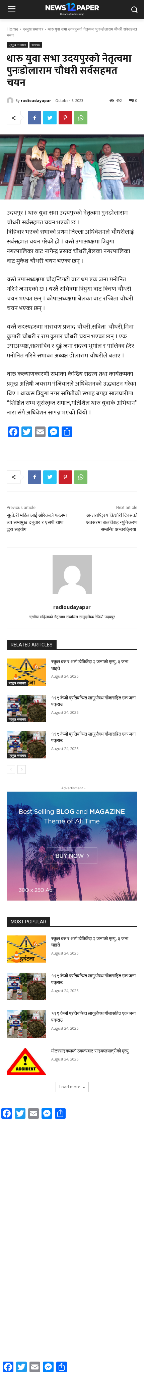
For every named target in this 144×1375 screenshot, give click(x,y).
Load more (69, 1087)
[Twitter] (50, 117)
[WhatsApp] (80, 117)
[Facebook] (34, 117)
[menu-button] (11, 10)
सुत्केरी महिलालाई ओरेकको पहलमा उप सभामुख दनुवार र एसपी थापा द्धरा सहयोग (37, 522)
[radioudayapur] (11, 100)
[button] (134, 9)
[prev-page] (11, 769)
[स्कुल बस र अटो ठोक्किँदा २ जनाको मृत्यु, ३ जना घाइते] (26, 672)
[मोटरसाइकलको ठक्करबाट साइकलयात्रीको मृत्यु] (26, 1061)
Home (12, 29)
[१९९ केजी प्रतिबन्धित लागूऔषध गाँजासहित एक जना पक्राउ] (26, 708)
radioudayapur (36, 100)
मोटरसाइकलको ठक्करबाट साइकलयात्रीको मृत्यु (90, 1050)
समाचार (35, 44)
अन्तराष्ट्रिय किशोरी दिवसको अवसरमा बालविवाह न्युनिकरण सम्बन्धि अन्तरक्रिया (111, 522)
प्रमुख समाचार (33, 29)
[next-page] (21, 769)
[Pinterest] (65, 117)
